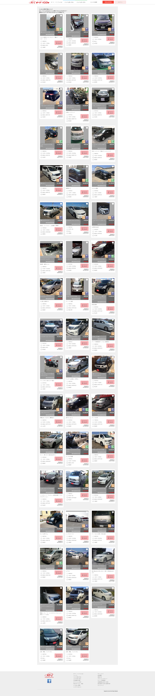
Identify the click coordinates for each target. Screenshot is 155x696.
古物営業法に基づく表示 (103, 682)
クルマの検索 (93, 2)
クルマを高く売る (69, 2)
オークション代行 (77, 682)
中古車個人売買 (76, 680)
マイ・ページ (100, 673)
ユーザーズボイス (77, 687)
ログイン (120, 2)
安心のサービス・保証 (78, 683)
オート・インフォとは (56, 2)
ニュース (75, 675)
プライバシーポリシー (102, 678)
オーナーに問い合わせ (58, 42)
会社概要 (100, 675)
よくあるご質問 (76, 685)
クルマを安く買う (81, 2)
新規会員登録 (108, 2)
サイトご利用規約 (101, 680)
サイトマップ (100, 685)
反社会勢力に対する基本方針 (104, 683)
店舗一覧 (100, 677)
